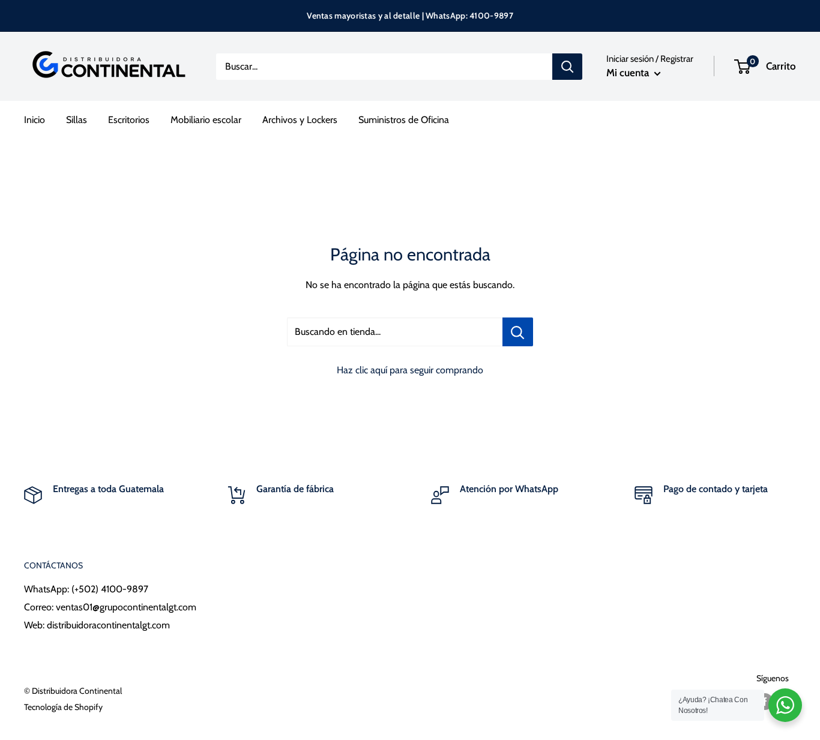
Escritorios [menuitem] (128, 119)
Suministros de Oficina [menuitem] (403, 119)
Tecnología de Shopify (63, 707)
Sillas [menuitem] (76, 119)
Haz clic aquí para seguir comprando (410, 370)
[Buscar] (567, 66)
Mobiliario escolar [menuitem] (205, 119)
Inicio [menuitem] (34, 119)
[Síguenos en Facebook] (764, 701)
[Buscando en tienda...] (517, 331)
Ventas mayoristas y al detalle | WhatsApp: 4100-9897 (410, 15)
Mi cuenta (628, 73)
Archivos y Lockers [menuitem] (299, 119)
